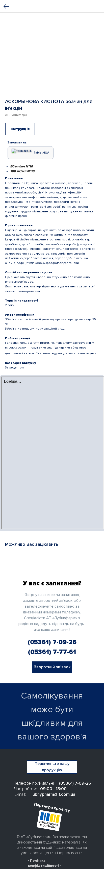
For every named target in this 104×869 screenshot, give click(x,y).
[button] (52, 667)
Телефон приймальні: (34, 783)
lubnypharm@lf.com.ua (53, 794)
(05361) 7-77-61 (52, 652)
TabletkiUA (41, 153)
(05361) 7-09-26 (52, 642)
